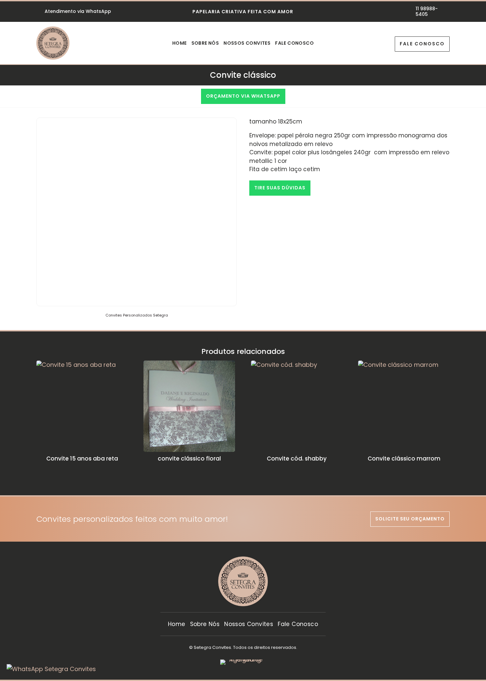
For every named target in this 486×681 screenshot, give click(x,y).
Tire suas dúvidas (279, 187)
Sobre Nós (205, 43)
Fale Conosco (294, 43)
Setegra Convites (212, 647)
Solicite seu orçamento (410, 518)
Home (179, 43)
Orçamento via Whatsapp (243, 96)
